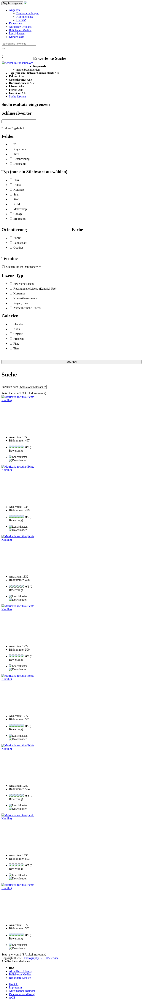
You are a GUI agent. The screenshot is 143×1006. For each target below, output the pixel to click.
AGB (12, 997)
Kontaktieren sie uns (25, 298)
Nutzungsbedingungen (22, 990)
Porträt (17, 237)
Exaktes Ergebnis (11, 128)
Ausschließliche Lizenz (27, 308)
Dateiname (19, 163)
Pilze (16, 343)
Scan (16, 194)
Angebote (14, 10)
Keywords (19, 149)
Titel (16, 154)
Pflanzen (18, 338)
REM (16, 204)
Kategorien (15, 23)
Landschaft (19, 242)
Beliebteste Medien (20, 30)
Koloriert (18, 189)
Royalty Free (21, 303)
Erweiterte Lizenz (23, 283)
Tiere (16, 348)
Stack (16, 199)
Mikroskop (19, 218)
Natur (16, 329)
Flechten (18, 324)
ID (15, 144)
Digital (17, 184)
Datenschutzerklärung (22, 994)
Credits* (21, 20)
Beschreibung (21, 158)
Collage (18, 213)
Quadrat (18, 247)
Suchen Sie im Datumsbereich (23, 266)
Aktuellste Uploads (20, 26)
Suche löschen (17, 96)
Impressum (15, 987)
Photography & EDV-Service (41, 958)
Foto (16, 180)
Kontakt (13, 984)
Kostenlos (19, 293)
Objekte (18, 333)
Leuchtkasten (17, 33)
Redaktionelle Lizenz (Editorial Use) (34, 288)
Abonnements (24, 16)
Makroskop (20, 209)
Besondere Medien (20, 977)
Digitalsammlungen (27, 13)
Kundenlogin (16, 36)
